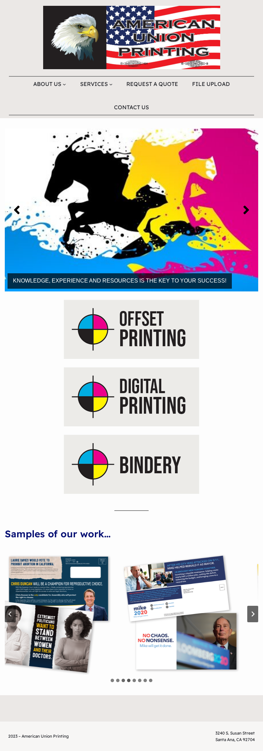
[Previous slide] (10, 614)
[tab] (112, 680)
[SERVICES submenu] (111, 84)
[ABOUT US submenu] (64, 84)
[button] (17, 210)
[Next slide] (252, 614)
